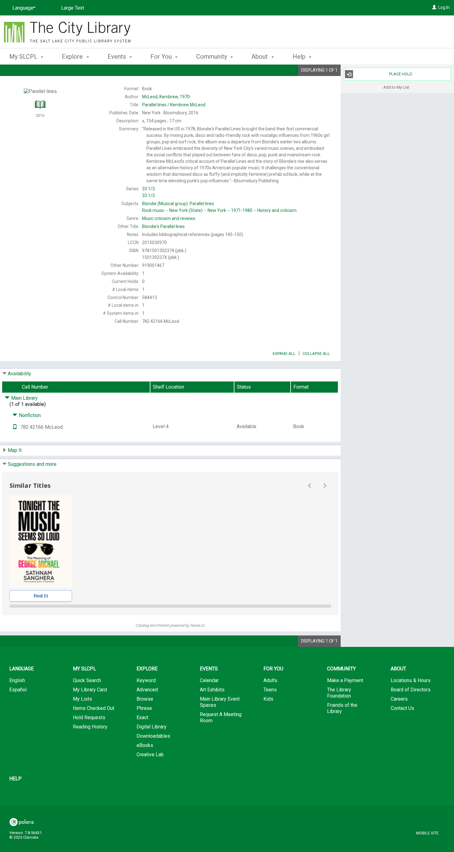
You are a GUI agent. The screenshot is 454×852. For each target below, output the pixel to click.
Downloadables (153, 736)
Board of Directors (411, 690)
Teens (270, 690)
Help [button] (299, 56)
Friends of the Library (342, 708)
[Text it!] (14, 427)
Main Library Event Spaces (220, 702)
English (17, 680)
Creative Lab (150, 754)
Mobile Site (427, 833)
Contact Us (402, 708)
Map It (15, 450)
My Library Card (90, 690)
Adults (270, 680)
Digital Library (151, 727)
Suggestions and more (32, 464)
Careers (399, 699)
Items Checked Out (93, 708)
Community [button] (212, 56)
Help (15, 779)
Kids (268, 699)
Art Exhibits (212, 690)
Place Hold (400, 74)
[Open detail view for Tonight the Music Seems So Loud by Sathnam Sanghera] (41, 541)
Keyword (146, 680)
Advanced (147, 690)
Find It (41, 596)
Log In (444, 7)
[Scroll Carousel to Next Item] (324, 485)
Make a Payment (345, 680)
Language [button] (21, 669)
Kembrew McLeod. (174, 104)
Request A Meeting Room (221, 717)
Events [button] (117, 56)
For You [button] (161, 56)
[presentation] (41, 541)
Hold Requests (89, 717)
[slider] (170, 606)
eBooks (145, 745)
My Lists (82, 699)
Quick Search (87, 680)
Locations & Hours (411, 680)
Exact (142, 717)
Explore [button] (73, 56)
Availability (19, 374)
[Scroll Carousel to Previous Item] (309, 485)
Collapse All (316, 353)
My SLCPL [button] (24, 56)
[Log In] (434, 7)
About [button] (260, 56)
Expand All (284, 353)
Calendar (209, 680)
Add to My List (396, 87)
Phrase (144, 708)
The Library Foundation (339, 693)
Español (18, 690)
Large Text (72, 8)
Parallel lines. (178, 203)
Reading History (90, 727)
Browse (145, 699)
